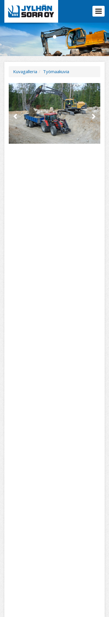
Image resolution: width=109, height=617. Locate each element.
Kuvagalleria (25, 71)
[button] (15, 113)
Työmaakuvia (56, 71)
